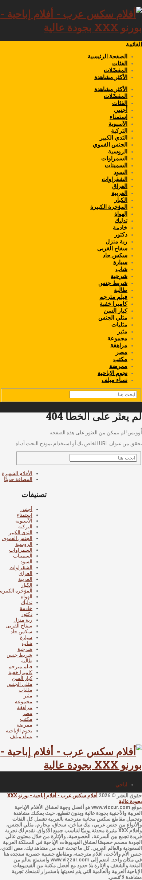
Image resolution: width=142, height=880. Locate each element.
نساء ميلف (114, 379)
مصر (121, 352)
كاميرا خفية (113, 303)
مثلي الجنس (112, 317)
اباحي (121, 784)
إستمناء (118, 116)
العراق (119, 186)
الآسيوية (118, 123)
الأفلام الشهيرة (17, 473)
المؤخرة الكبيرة (108, 206)
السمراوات (114, 158)
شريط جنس (112, 282)
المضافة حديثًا (18, 479)
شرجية (119, 276)
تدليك (121, 220)
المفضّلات (115, 70)
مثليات (119, 324)
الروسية (117, 151)
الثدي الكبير (113, 137)
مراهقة (118, 345)
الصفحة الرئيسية (107, 56)
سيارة (120, 262)
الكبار (120, 199)
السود (120, 172)
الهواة (120, 213)
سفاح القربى (112, 248)
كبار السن (115, 310)
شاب (121, 269)
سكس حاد (115, 255)
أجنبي (120, 109)
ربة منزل (116, 241)
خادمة (120, 227)
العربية (119, 192)
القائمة (134, 44)
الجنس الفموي (110, 144)
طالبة (120, 289)
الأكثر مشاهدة (110, 77)
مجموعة (117, 338)
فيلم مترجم (113, 296)
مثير (122, 331)
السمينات (116, 165)
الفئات (119, 63)
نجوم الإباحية (112, 372)
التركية (119, 130)
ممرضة (118, 366)
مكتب (120, 359)
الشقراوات (114, 179)
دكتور (120, 234)
